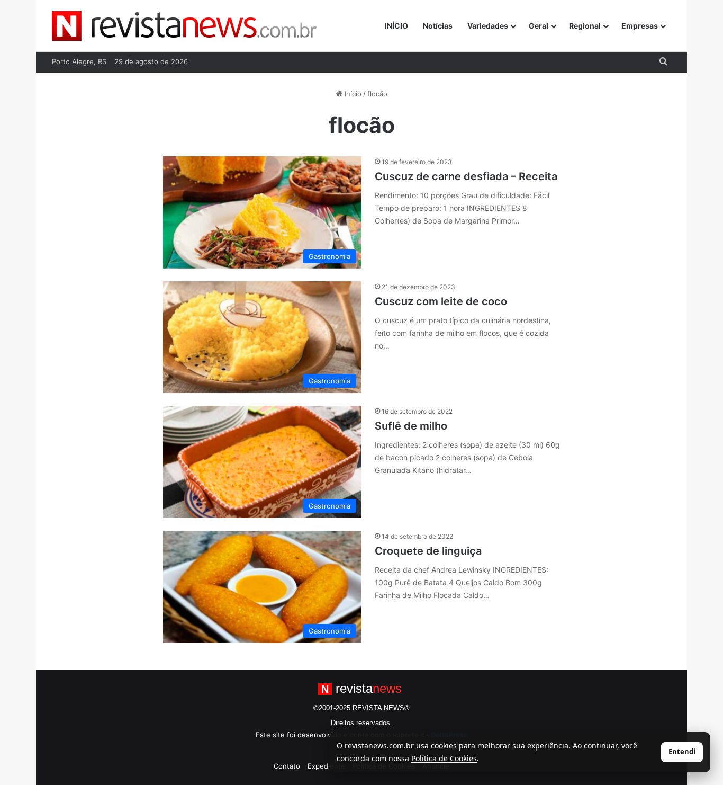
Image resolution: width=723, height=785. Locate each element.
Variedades (487, 25)
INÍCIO (396, 25)
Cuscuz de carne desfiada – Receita (466, 176)
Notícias (438, 25)
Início (352, 94)
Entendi (681, 751)
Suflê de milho (411, 426)
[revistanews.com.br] (184, 26)
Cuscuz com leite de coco (441, 301)
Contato (287, 766)
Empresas (639, 25)
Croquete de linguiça (428, 551)
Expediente (326, 766)
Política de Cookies (444, 758)
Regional (585, 25)
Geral (538, 25)
